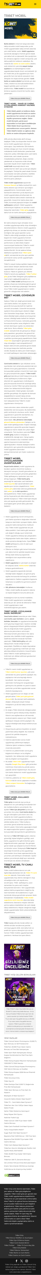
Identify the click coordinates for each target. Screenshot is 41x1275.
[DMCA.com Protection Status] (12, 1176)
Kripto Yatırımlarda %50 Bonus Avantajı (19, 1166)
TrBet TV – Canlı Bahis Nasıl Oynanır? (18, 1102)
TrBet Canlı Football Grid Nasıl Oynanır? (19, 1126)
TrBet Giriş (19, 1235)
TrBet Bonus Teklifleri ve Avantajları (19, 1238)
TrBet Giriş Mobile (19, 1248)
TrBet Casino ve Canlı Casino (19, 1255)
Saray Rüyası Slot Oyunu (13, 1114)
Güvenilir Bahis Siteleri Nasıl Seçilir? (17, 1099)
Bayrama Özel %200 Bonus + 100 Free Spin (20, 1136)
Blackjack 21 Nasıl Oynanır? (14, 1096)
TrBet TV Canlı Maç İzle (25, 1245)
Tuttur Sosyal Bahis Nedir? (14, 1130)
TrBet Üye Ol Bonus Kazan (19, 1240)
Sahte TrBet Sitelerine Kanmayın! (16, 1111)
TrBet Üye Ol (9, 1081)
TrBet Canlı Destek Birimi (19, 1243)
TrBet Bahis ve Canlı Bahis (19, 1253)
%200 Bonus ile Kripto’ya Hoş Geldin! (18, 1169)
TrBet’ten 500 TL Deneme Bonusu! (17, 1160)
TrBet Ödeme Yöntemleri (19, 1250)
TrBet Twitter (9, 1245)
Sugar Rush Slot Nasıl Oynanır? (15, 1133)
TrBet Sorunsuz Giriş (11, 1078)
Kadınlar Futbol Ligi (11, 1118)
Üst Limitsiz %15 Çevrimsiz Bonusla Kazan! (20, 1163)
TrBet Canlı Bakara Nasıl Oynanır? (16, 1145)
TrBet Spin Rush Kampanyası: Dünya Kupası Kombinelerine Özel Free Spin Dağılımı (18, 1055)
